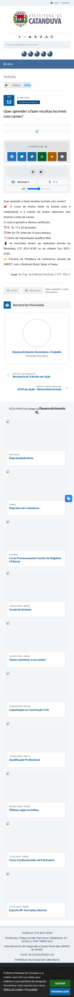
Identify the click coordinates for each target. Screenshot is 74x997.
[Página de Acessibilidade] (51, 37)
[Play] (33, 172)
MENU (10, 64)
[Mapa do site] (46, 37)
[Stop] (41, 172)
